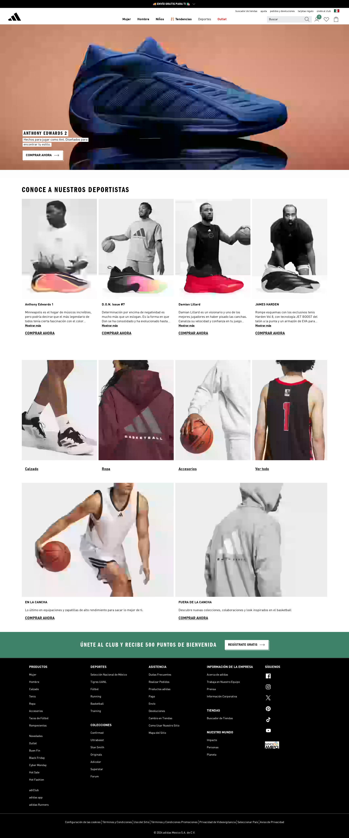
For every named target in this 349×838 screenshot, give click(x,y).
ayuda (264, 11)
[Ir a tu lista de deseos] (326, 19)
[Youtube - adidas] (292, 731)
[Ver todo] (289, 417)
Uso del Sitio (141, 822)
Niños (160, 19)
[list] (174, 269)
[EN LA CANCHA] (98, 553)
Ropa (106, 469)
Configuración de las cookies (83, 822)
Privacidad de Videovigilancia (217, 822)
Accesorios (188, 469)
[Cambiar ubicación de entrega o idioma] (336, 11)
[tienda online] (14, 17)
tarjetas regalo (305, 11)
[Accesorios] (212, 417)
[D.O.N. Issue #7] (136, 269)
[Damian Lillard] (212, 269)
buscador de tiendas (246, 11)
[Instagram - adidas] (292, 687)
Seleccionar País (248, 822)
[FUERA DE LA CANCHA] (251, 553)
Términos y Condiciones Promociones (174, 822)
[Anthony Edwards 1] (59, 269)
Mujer (126, 19)
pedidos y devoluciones (282, 11)
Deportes (204, 19)
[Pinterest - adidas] (292, 709)
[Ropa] (136, 417)
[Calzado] (59, 417)
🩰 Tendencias (181, 19)
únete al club (324, 11)
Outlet (222, 19)
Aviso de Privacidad (272, 822)
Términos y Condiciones (117, 822)
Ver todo (262, 469)
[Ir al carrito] (336, 19)
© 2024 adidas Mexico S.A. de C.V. (174, 832)
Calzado (31, 469)
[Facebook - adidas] (292, 676)
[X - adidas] (292, 698)
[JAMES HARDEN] (289, 269)
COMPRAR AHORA (40, 333)
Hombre (143, 19)
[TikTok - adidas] (292, 720)
